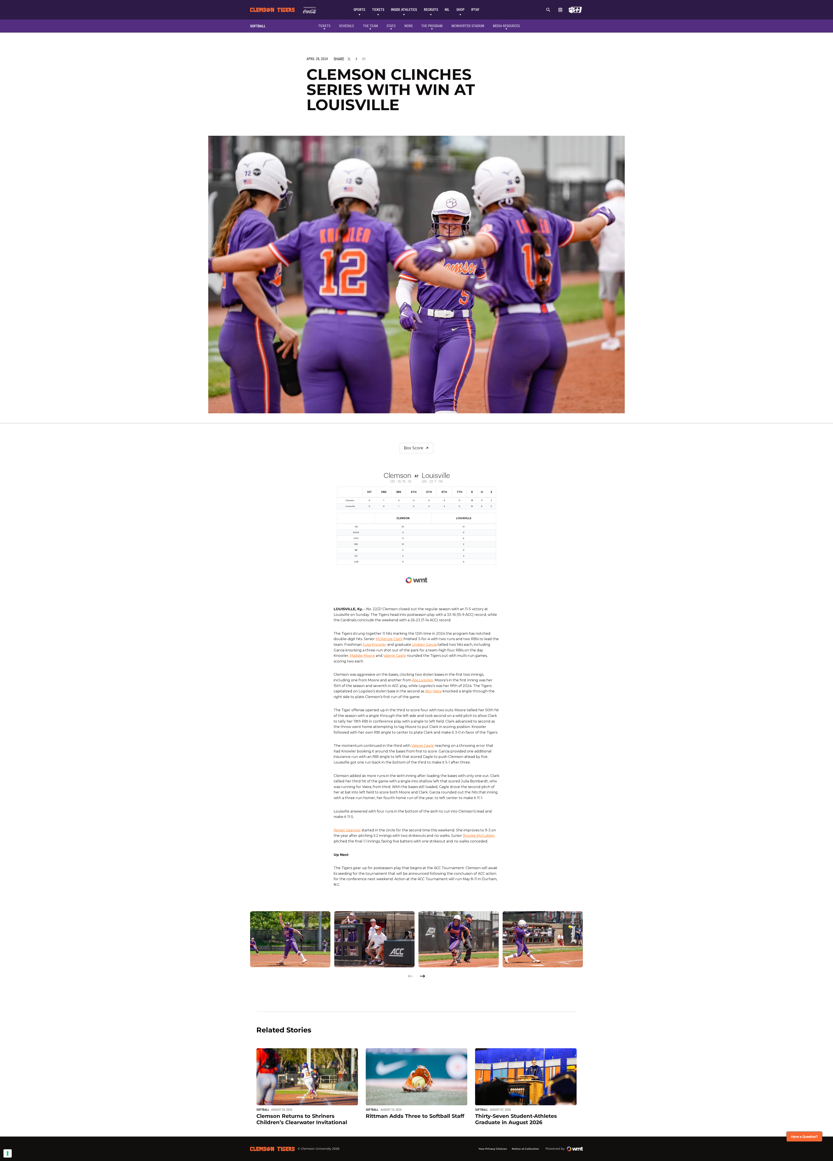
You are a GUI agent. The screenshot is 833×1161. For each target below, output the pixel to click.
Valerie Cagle (394, 656)
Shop (460, 10)
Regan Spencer (347, 830)
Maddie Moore (362, 656)
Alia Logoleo (422, 680)
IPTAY (475, 10)
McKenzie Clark (389, 639)
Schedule (560, 9)
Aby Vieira (433, 691)
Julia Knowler (374, 645)
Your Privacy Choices (493, 1148)
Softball (262, 1109)
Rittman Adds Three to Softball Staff (415, 1116)
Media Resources (506, 26)
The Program (432, 26)
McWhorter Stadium (467, 26)
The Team (370, 26)
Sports (359, 10)
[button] (422, 976)
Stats (391, 26)
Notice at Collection (525, 1148)
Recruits (431, 10)
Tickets (378, 10)
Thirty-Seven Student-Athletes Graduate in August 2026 (516, 1119)
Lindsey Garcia (424, 645)
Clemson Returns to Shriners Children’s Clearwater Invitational (301, 1119)
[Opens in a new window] (575, 9)
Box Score (413, 448)
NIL (447, 10)
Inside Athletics (404, 10)
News (408, 26)
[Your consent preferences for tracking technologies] (7, 1153)
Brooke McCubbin (479, 836)
